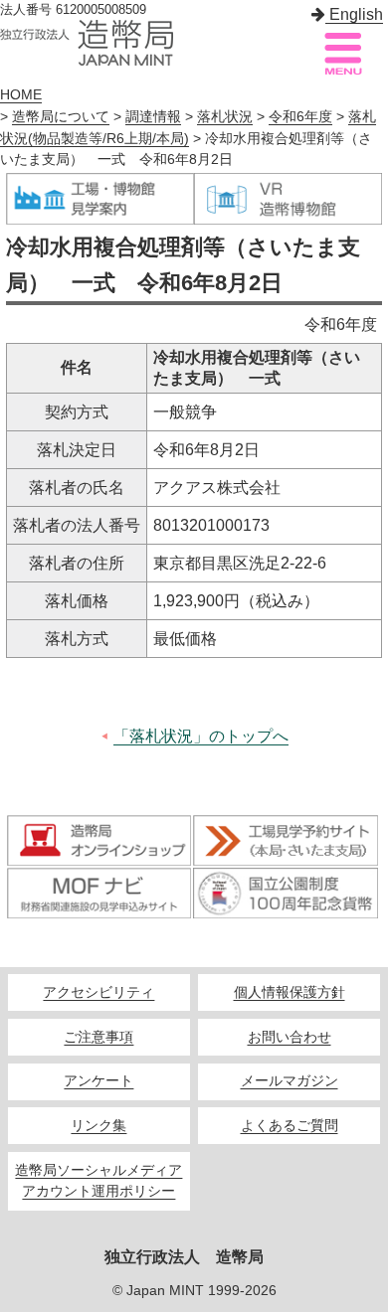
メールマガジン (289, 1080)
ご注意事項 (98, 1037)
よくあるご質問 (289, 1125)
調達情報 (153, 116)
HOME (21, 94)
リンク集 (98, 1125)
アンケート (98, 1080)
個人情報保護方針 (289, 992)
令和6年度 (300, 116)
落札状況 (225, 116)
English (354, 14)
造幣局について (60, 116)
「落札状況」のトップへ (201, 736)
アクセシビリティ (98, 992)
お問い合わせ (289, 1037)
